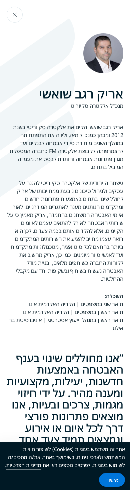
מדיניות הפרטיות (23, 465)
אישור (112, 480)
